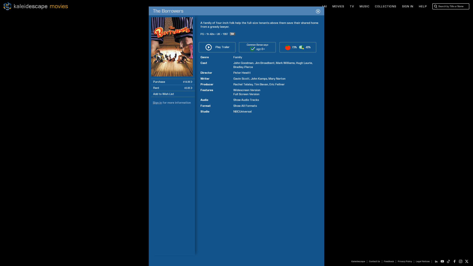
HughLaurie (304, 63)
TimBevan (261, 84)
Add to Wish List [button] (163, 94)
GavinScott (241, 78)
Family (237, 57)
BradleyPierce (243, 67)
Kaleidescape (358, 261)
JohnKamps (259, 78)
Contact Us (374, 261)
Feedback (389, 261)
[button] (173, 82)
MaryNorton (276, 78)
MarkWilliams (285, 63)
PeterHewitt (242, 72)
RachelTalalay (243, 84)
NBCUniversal (242, 111)
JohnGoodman (243, 63)
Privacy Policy (405, 261)
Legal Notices (423, 261)
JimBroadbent (265, 63)
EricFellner (277, 84)
